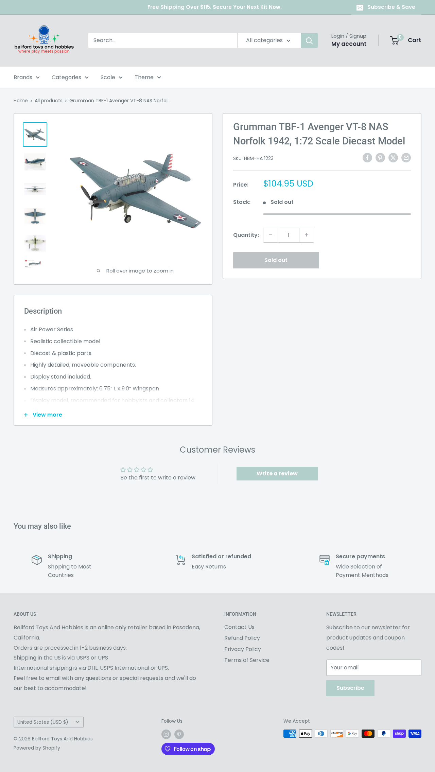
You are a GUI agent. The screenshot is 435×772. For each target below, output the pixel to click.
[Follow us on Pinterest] (179, 734)
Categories (66, 77)
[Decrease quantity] (270, 235)
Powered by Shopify (37, 747)
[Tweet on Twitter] (393, 158)
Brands (23, 77)
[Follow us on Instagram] (166, 734)
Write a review (277, 473)
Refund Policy (242, 638)
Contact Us (239, 627)
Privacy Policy (242, 649)
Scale (108, 77)
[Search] (309, 40)
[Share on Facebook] (367, 158)
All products (49, 100)
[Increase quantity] (306, 235)
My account (349, 44)
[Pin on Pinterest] (380, 158)
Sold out (276, 260)
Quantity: (246, 235)
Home (21, 100)
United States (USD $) (42, 722)
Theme (144, 77)
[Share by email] (406, 158)
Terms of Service (246, 660)
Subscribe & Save (391, 7)
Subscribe (350, 688)
